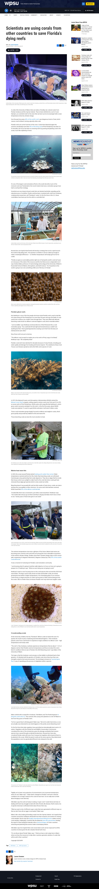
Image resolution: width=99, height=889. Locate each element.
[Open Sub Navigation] (11, 15)
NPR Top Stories (23, 845)
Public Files (57, 879)
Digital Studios (24, 15)
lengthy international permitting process (40, 818)
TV (10, 15)
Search (56, 876)
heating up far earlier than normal (44, 474)
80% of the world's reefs (32, 119)
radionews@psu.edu (78, 168)
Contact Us (38, 879)
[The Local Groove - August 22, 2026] (76, 115)
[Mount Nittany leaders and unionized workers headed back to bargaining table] (76, 87)
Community (34, 15)
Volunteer (67, 15)
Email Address (76, 153)
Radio (15, 15)
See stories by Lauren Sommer (23, 861)
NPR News (13, 845)
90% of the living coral (35, 126)
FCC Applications (77, 876)
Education (43, 15)
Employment (38, 876)
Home (6, 15)
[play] (6, 10)
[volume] (10, 10)
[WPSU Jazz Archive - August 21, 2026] (76, 128)
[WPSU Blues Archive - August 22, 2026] (76, 103)
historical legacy (42, 822)
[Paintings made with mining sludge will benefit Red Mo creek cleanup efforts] (76, 57)
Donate (90, 4)
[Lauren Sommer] (9, 860)
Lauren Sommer (14, 44)
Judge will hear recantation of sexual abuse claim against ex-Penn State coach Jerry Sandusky (86, 28)
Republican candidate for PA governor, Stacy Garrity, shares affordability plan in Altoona (87, 41)
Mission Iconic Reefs (17, 402)
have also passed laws (49, 820)
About (51, 15)
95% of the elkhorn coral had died (30, 489)
